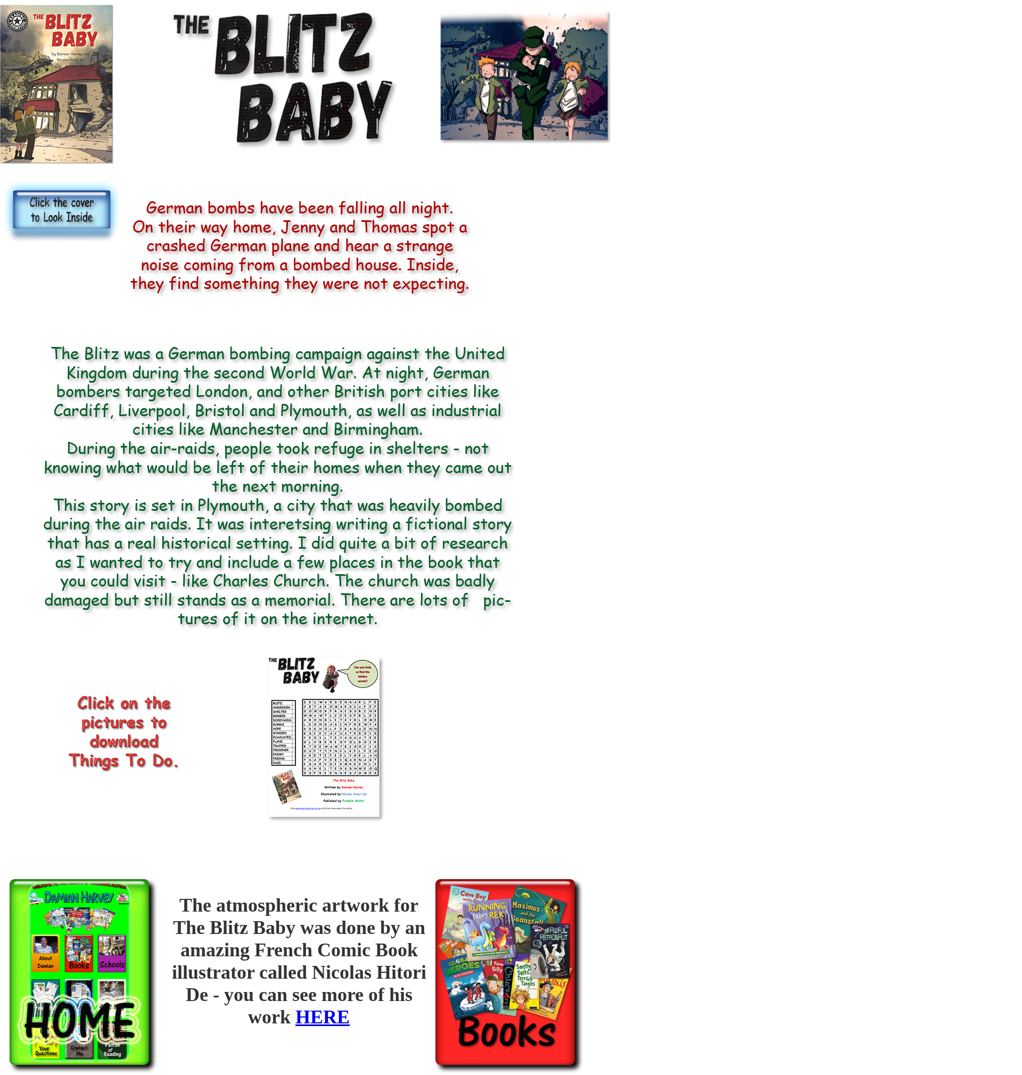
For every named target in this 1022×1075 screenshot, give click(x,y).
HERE (322, 1017)
